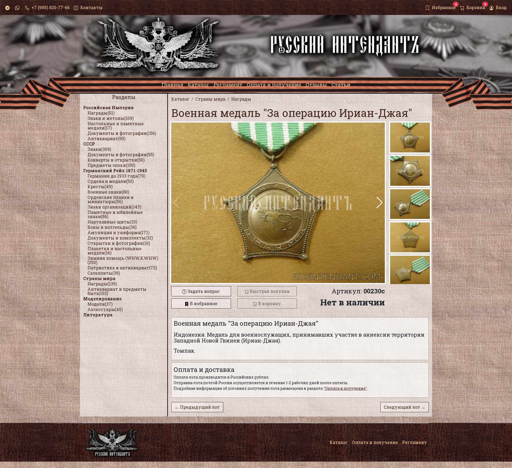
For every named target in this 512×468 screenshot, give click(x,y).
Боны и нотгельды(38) (112, 227)
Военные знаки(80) (108, 192)
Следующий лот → (404, 407)
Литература (98, 314)
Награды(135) (102, 283)
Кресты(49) (100, 186)
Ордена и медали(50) (110, 181)
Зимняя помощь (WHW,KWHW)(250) (122, 260)
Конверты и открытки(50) (116, 160)
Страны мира (99, 278)
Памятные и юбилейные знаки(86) (115, 214)
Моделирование (102, 298)
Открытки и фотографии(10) (118, 243)
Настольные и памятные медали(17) (115, 126)
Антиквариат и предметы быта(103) (116, 291)
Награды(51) (100, 113)
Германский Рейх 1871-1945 (115, 170)
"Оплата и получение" (345, 388)
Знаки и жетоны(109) (110, 118)
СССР (89, 144)
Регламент (414, 442)
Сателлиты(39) (103, 273)
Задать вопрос (203, 291)
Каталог (339, 442)
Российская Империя (108, 107)
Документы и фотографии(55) (120, 154)
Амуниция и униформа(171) (118, 232)
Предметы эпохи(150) (111, 165)
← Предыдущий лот (197, 407)
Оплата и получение (375, 442)
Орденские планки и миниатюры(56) (110, 199)
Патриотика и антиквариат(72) (122, 267)
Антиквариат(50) (106, 138)
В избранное (203, 303)
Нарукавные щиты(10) (112, 222)
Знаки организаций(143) (114, 207)
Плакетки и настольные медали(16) (114, 250)
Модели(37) (100, 304)
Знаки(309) (99, 149)
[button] (379, 203)
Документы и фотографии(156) (121, 133)
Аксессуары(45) (105, 309)
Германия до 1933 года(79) (116, 176)
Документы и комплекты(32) (120, 238)
